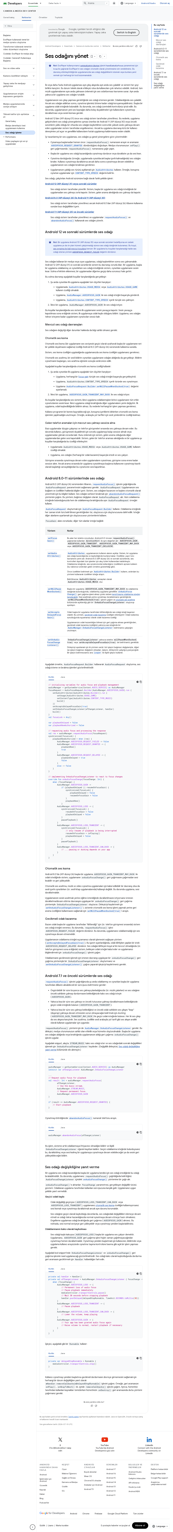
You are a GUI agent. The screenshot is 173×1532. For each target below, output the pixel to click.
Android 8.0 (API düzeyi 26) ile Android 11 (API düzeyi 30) (75, 198)
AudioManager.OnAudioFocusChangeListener (90, 627)
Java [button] (63, 677)
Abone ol (140, 1525)
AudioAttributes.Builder (107, 571)
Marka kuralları (62, 1525)
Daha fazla (54, 3)
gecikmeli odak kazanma (95, 615)
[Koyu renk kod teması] (137, 681)
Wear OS (88, 1476)
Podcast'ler (44, 1502)
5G (63, 1491)
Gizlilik (65, 1486)
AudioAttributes (76, 553)
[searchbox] (18, 26)
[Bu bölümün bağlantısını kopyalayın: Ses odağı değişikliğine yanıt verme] (102, 1167)
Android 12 (111, 1491)
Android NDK (134, 1491)
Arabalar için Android (93, 1485)
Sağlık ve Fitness (69, 1478)
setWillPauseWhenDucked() (54, 590)
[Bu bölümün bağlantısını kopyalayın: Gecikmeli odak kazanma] (79, 919)
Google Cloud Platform (118, 1513)
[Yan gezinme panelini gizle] (32, 1527)
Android (43, 1474)
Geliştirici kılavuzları (137, 1478)
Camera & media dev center (19, 11)
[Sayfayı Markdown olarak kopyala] (100, 56)
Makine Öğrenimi (69, 1473)
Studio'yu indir (135, 1487)
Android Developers (53, 46)
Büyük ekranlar (90, 1472)
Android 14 (111, 1482)
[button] (16, 68)
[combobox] (95, 3)
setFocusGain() (52, 539)
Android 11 (110, 1495)
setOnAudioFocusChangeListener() (53, 642)
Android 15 (111, 1478)
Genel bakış (8, 17)
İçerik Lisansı (74, 1417)
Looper (97, 652)
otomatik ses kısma (105, 1205)
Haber (42, 1494)
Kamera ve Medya (69, 1482)
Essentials (33, 3)
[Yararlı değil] (141, 46)
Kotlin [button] (51, 677)
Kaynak (43, 1490)
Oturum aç (165, 3)
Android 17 (111, 1469)
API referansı (134, 1482)
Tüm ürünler (138, 1513)
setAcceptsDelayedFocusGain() (54, 615)
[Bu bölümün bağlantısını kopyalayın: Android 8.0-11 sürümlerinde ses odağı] (107, 478)
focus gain (83, 376)
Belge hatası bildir (158, 1473)
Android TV (89, 1489)
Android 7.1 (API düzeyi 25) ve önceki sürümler (69, 212)
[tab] (51, 677)
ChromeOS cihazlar (92, 1480)
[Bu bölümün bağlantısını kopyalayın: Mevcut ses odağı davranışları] (85, 324)
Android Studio (148, 3)
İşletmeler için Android (45, 1480)
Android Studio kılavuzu (135, 1473)
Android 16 (111, 1473)
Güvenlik (43, 1485)
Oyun (64, 1469)
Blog (41, 1498)
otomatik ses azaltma (125, 600)
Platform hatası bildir (159, 1469)
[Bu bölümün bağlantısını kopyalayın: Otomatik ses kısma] (70, 338)
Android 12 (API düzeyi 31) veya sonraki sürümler (71, 184)
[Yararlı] (136, 46)
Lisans (50, 1525)
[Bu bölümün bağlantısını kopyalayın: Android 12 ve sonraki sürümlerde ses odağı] (115, 232)
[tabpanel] (93, 771)
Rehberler (26, 17)
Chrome (85, 1513)
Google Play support (159, 1478)
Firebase (98, 1513)
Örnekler (43, 17)
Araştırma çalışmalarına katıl (158, 1483)
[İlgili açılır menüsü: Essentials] (41, 3)
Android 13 (111, 1486)
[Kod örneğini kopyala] (140, 681)
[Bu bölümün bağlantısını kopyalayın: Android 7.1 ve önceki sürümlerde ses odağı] (114, 976)
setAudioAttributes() (53, 554)
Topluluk (59, 17)
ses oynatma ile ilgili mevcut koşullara (69, 249)
